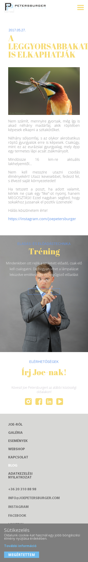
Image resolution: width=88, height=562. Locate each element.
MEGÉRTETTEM (21, 554)
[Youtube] (59, 402)
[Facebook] (38, 402)
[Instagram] (28, 402)
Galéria (15, 433)
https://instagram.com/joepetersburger (42, 218)
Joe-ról (15, 425)
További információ (20, 545)
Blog (12, 466)
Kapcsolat (18, 457)
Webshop (16, 449)
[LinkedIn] (49, 402)
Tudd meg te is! (44, 291)
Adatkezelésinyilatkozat (20, 475)
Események (18, 441)
